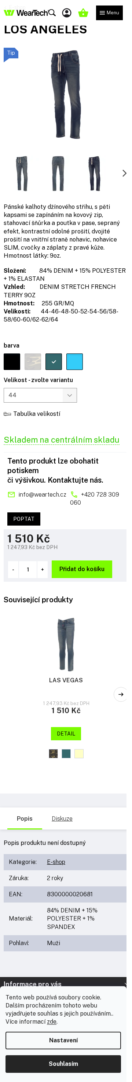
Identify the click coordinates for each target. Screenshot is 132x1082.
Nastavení (63, 1040)
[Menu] (109, 13)
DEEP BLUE (66, 753)
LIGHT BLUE (79, 753)
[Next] (121, 694)
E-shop (56, 861)
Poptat (23, 519)
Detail (66, 734)
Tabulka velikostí (36, 413)
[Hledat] (52, 13)
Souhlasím (63, 1063)
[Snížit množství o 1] (13, 569)
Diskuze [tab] (62, 818)
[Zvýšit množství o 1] (42, 569)
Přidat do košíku (81, 569)
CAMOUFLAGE (53, 753)
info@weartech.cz (42, 494)
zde (51, 1021)
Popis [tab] (25, 818)
